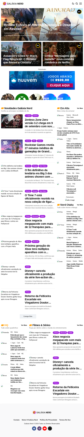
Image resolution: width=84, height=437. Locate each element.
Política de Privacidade (48, 420)
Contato (17, 420)
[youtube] (45, 428)
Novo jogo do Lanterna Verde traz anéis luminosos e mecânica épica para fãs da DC (17, 358)
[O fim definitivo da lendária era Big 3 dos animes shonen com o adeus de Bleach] (12, 172)
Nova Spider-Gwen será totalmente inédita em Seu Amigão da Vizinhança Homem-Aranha (18, 380)
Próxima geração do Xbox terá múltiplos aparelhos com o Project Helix (37, 249)
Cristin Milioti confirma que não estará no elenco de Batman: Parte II (17, 369)
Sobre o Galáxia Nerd (30, 420)
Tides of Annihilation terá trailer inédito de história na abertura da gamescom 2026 (74, 146)
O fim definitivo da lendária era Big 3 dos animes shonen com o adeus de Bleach (38, 173)
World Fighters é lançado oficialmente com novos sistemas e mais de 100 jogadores (74, 244)
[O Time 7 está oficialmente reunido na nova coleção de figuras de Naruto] (12, 197)
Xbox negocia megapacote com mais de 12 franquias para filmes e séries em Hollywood (39, 224)
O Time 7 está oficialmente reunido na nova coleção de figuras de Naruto (40, 198)
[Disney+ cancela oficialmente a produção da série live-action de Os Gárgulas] (12, 273)
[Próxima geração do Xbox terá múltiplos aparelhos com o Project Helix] (12, 247)
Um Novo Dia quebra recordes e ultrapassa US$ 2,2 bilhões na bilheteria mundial (74, 156)
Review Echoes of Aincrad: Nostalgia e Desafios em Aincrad (40, 27)
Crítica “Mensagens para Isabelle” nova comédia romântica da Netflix (60, 59)
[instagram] (39, 428)
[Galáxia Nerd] (13, 3)
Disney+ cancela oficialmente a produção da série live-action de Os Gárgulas (40, 274)
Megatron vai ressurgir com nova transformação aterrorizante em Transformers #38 (17, 391)
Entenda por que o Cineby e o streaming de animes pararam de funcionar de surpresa (74, 255)
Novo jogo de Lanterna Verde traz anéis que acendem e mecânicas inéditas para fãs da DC (18, 348)
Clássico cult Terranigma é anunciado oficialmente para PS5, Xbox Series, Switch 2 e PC (74, 191)
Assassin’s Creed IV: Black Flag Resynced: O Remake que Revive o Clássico (20, 59)
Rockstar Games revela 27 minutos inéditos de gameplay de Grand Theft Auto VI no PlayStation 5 (39, 148)
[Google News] (50, 428)
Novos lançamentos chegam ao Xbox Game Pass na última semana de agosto (74, 122)
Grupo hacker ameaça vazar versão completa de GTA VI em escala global (68, 133)
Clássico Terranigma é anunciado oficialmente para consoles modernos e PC (74, 167)
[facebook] (34, 428)
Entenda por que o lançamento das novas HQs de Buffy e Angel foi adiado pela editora (18, 337)
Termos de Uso (65, 420)
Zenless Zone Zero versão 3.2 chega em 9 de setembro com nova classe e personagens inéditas (39, 123)
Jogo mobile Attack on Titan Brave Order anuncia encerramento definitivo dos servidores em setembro (74, 266)
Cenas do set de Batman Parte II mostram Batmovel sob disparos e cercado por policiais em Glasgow (74, 178)
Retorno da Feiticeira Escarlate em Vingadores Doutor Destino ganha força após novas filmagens (38, 299)
